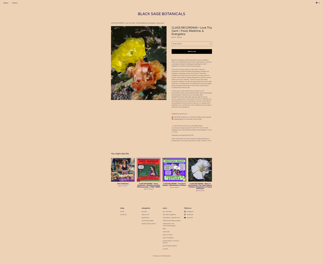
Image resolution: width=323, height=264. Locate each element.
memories (166, 232)
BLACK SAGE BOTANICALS (161, 14)
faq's (164, 228)
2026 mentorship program (172, 220)
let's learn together (169, 214)
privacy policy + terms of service (171, 242)
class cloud (160, 23)
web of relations (168, 238)
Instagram (190, 211)
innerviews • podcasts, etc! (171, 217)
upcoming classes (147, 220)
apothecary (145, 217)
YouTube (190, 217)
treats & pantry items (149, 223)
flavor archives (167, 235)
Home (122, 211)
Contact (165, 249)
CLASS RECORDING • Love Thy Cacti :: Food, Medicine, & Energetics (133, 23)
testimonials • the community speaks (169, 224)
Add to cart (192, 51)
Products (123, 214)
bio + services (167, 211)
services (144, 211)
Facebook (190, 214)
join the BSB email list (170, 246)
